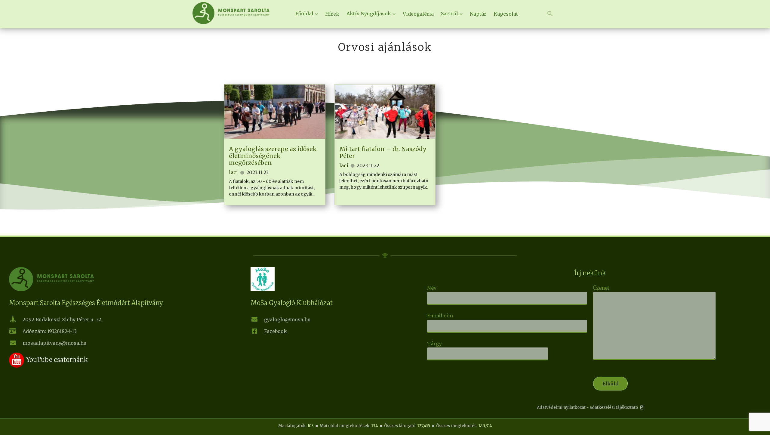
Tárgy (434, 344)
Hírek (332, 14)
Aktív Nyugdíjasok (368, 14)
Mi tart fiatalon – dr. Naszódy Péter (383, 152)
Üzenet (601, 288)
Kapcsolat (506, 14)
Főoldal (304, 14)
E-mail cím (440, 316)
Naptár (478, 14)
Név (431, 288)
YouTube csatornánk (57, 359)
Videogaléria (418, 14)
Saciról (449, 14)
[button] (550, 14)
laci (233, 172)
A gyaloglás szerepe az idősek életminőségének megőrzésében (273, 155)
